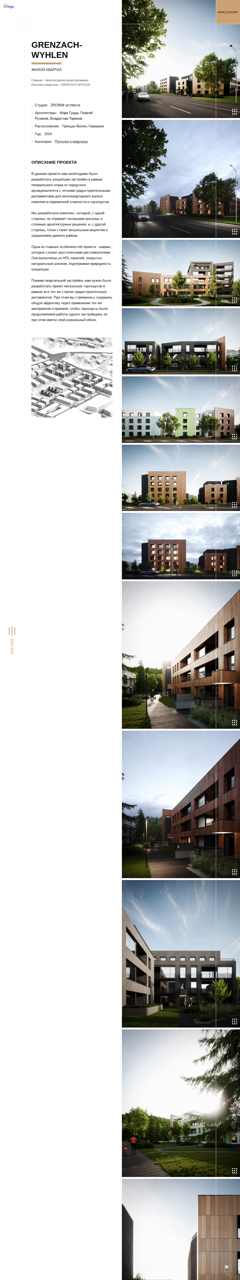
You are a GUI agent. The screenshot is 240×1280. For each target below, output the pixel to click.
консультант (228, 12)
